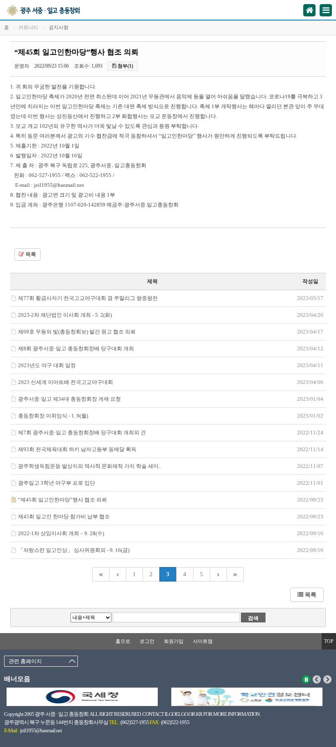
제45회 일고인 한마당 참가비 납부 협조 (64, 516)
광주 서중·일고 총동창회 (52, 10)
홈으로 (123, 641)
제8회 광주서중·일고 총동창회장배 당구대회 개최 (76, 348)
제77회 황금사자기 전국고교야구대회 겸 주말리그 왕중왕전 (88, 298)
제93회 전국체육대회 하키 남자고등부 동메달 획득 (77, 449)
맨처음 (100, 574)
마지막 (235, 574)
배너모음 (17, 678)
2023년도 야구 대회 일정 (47, 365)
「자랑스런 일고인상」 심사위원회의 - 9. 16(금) (73, 550)
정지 (306, 679)
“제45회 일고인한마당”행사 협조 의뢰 (62, 500)
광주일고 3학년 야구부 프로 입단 (56, 483)
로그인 (147, 641)
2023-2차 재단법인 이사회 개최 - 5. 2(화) (65, 315)
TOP (329, 641)
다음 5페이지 (218, 574)
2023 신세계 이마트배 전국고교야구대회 (65, 382)
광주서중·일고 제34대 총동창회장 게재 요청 (69, 399)
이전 (317, 679)
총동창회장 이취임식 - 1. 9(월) (53, 416)
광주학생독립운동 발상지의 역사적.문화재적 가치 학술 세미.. (89, 466)
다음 (327, 679)
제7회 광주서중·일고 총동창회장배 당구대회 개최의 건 (82, 432)
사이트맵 (203, 641)
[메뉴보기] (326, 10)
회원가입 (174, 641)
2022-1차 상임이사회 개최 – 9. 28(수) (61, 533)
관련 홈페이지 (25, 661)
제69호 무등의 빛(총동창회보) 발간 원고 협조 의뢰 (77, 332)
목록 (30, 254)
